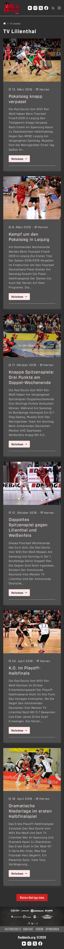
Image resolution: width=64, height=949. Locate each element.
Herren (44, 89)
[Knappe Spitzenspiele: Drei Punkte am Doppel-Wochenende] (32, 335)
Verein (39, 929)
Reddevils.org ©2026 (32, 937)
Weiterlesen (20, 159)
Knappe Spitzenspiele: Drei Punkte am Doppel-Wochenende (31, 377)
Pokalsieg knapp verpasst (25, 99)
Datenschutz (13, 929)
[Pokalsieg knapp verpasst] (32, 60)
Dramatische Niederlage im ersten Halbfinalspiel (30, 811)
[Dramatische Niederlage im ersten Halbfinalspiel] (32, 769)
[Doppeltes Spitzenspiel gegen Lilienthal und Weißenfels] (32, 483)
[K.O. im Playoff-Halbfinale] (32, 631)
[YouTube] (30, 8)
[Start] (4, 23)
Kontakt (28, 929)
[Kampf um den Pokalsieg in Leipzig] (32, 197)
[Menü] (59, 8)
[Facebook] (46, 8)
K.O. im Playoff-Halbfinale (25, 670)
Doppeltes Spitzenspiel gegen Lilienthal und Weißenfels (28, 527)
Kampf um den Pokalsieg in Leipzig (29, 237)
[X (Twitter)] (41, 8)
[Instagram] (35, 8)
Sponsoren (52, 929)
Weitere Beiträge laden (32, 898)
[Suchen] (53, 8)
